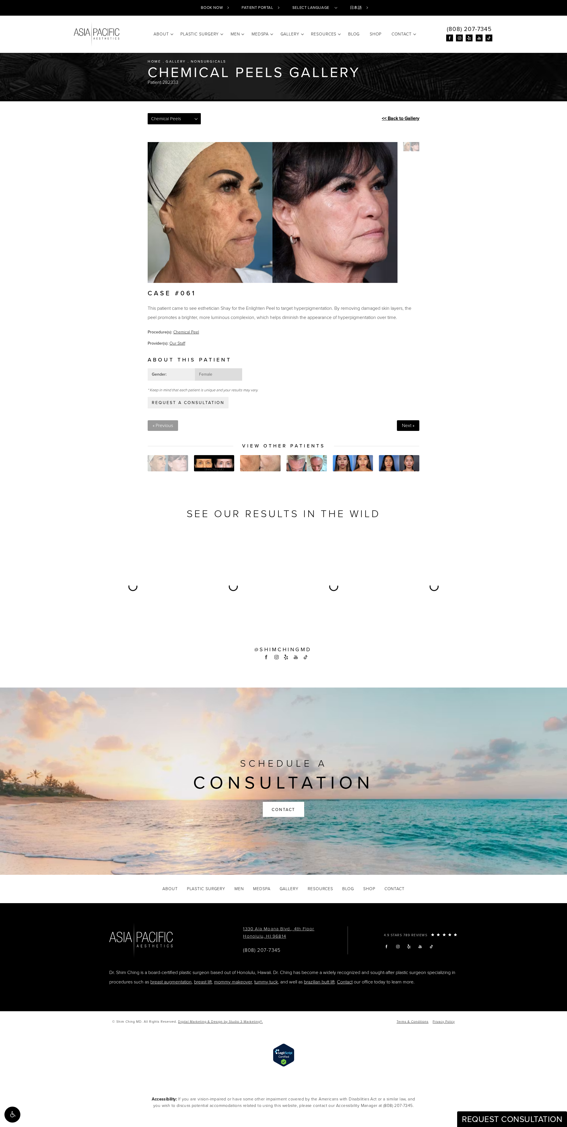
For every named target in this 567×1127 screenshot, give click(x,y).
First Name (210, 576)
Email (204, 547)
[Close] (363, 481)
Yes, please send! (283, 635)
